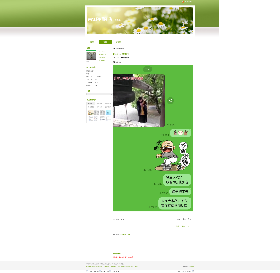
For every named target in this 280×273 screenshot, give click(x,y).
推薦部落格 (102, 54)
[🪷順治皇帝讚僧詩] (102, 112)
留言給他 (102, 60)
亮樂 (87, 61)
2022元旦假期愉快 (121, 54)
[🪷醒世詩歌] (96, 112)
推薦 (177, 226)
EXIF (189, 226)
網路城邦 (188, 271)
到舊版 (117, 20)
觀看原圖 (118, 62)
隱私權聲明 (129, 266)
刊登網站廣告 (90, 266)
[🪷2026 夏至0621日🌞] (91, 112)
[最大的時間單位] (108, 118)
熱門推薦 (108, 107)
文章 (92, 42)
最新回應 (99, 103)
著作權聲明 (121, 266)
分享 (183, 226)
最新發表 (91, 103)
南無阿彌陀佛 (100, 19)
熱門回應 (99, 107)
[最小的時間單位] (102, 118)
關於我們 (99, 266)
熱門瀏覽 (91, 107)
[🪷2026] (91, 118)
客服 (136, 266)
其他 (129, 234)
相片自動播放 (120, 48)
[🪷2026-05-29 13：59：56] (108, 112)
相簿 (105, 42)
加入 (182, 271)
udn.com (191, 266)
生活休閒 (123, 234)
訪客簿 (118, 42)
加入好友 (102, 52)
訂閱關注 (102, 57)
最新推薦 (108, 103)
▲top (192, 264)
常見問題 (106, 266)
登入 (179, 271)
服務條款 (113, 266)
